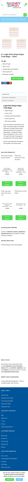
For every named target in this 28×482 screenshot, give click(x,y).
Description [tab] (5, 94)
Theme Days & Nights (7, 401)
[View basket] (25, 5)
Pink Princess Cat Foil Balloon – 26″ (21, 204)
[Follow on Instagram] (12, 11)
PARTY (7, 19)
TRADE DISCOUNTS (7, 427)
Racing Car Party (5, 467)
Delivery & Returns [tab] (8, 100)
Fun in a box (4, 455)
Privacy (3, 424)
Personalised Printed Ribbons (9, 458)
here (17, 383)
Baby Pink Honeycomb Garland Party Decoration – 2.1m (21, 170)
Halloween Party (5, 406)
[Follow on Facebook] (9, 11)
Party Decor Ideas (6, 403)
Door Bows (4, 464)
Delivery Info (4, 444)
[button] (2, 5)
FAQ (2, 415)
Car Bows (3, 461)
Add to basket (17, 78)
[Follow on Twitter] (15, 11)
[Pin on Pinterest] (10, 83)
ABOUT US (4, 418)
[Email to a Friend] (8, 83)
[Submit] (25, 14)
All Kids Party (4, 395)
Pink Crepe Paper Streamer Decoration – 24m (7, 205)
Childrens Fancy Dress (7, 398)
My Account (4, 435)
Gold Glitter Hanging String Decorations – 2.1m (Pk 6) (7, 170)
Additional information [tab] (9, 97)
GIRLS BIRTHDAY (13, 19)
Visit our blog (4, 441)
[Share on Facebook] (2, 83)
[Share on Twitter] (5, 83)
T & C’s (3, 421)
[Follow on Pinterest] (17, 11)
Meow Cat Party (22, 19)
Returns (3, 447)
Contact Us (4, 438)
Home (3, 19)
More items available (8, 74)
